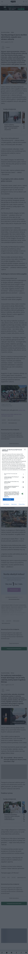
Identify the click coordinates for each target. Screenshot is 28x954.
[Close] (25, 450)
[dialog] (14, 477)
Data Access (14, 504)
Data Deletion (6, 504)
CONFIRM (8, 499)
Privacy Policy (22, 504)
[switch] (23, 477)
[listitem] (14, 474)
